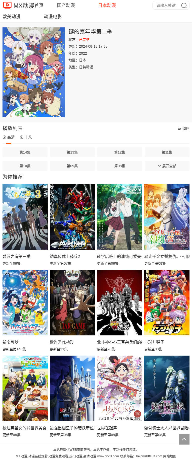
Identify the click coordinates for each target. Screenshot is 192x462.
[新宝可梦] (25, 302)
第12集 (119, 152)
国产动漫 (66, 5)
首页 (39, 5)
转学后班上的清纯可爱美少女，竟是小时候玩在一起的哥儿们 (119, 256)
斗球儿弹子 (154, 342)
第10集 (25, 166)
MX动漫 (24, 5)
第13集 (72, 152)
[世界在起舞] (119, 388)
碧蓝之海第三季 (16, 256)
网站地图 (169, 456)
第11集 (167, 152)
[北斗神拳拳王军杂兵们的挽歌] (119, 302)
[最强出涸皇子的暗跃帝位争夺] (72, 388)
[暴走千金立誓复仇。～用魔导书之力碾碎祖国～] (167, 216)
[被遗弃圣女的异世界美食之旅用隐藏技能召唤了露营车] (25, 388)
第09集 (72, 166)
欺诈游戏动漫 (62, 342)
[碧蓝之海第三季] (25, 216)
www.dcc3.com (108, 456)
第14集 (25, 152)
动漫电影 (53, 16)
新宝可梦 (10, 342)
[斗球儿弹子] (167, 302)
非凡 (28, 137)
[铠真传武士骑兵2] (72, 216)
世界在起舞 (107, 428)
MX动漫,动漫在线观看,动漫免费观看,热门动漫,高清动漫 (56, 456)
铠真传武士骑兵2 (65, 256)
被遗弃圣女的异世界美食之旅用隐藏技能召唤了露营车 (25, 428)
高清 (11, 137)
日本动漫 (107, 5)
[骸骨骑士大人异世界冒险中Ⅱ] (167, 388)
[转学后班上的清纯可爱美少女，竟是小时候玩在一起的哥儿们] (119, 216)
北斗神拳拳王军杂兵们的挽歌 (119, 342)
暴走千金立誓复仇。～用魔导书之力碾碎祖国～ (167, 256)
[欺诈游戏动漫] (72, 302)
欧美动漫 (11, 16)
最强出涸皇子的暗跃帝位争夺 (72, 428)
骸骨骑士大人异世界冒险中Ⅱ (167, 428)
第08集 (119, 166)
